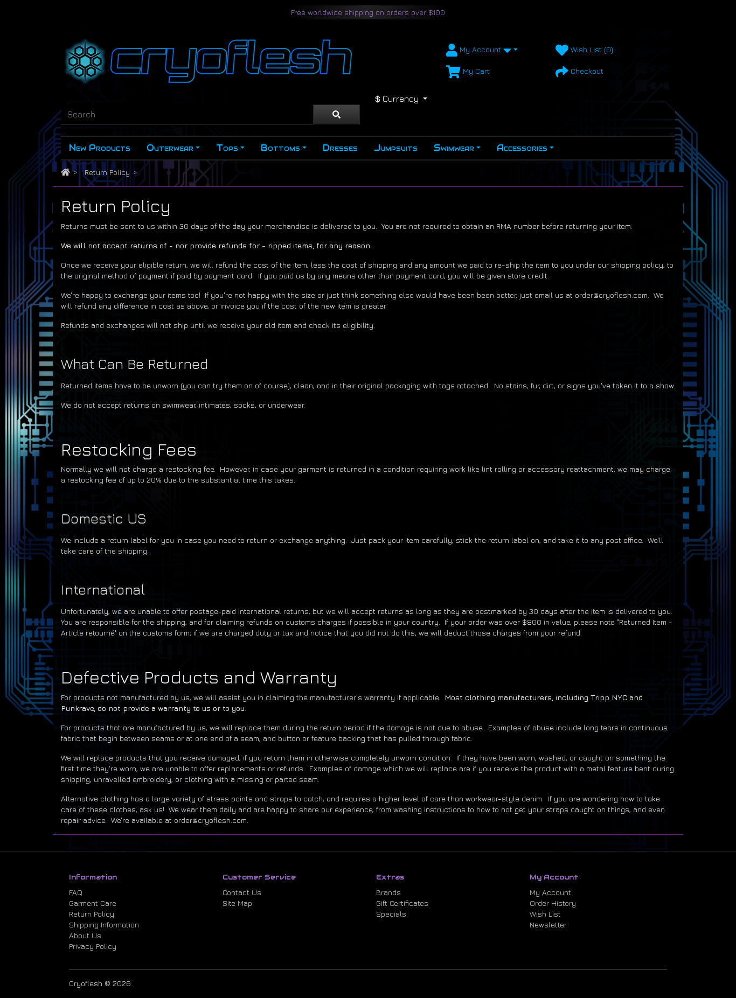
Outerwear (170, 147)
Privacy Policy (92, 946)
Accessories (522, 147)
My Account (550, 892)
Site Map (237, 903)
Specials (391, 913)
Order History (553, 903)
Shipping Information (104, 924)
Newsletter (548, 924)
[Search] (336, 114)
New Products (99, 147)
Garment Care (92, 903)
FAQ (75, 892)
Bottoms (280, 147)
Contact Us (242, 892)
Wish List (545, 913)
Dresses (340, 147)
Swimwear (454, 147)
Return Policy (107, 172)
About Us (85, 935)
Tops (227, 147)
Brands (388, 892)
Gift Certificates (402, 903)
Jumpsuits (396, 147)
